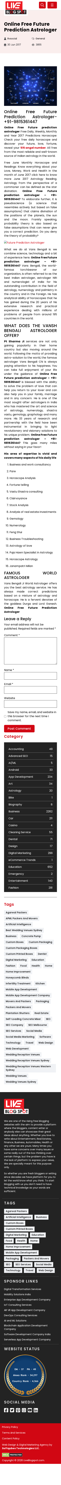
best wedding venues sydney (24, 930)
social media (34, 1031)
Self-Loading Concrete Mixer (23, 1019)
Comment (12, 635)
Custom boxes (15, 942)
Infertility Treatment (18, 983)
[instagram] (24, 1410)
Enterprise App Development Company (27, 1299)
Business (11, 936)
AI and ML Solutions (15, 1320)
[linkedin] (36, 1410)
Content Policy (10, 1438)
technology (13, 1042)
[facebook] (6, 1410)
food (23, 965)
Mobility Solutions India (17, 1294)
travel (29, 1042)
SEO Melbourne (37, 1025)
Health (36, 965)
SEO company (14, 1025)
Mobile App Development (21, 989)
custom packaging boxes (21, 948)
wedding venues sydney (21, 1081)
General (40, 38)
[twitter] (12, 1410)
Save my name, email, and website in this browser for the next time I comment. (32, 716)
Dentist (42, 954)
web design (45, 1042)
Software (45, 1036)
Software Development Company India (27, 1334)
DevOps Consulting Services (20, 1315)
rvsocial (12, 38)
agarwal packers (16, 912)
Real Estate (41, 1013)
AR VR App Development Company (24, 1310)
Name (9, 670)
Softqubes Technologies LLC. (20, 1448)
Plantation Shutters (17, 1013)
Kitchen (40, 983)
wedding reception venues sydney (27, 1060)
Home (48, 965)
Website (9, 698)
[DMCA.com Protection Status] (12, 1455)
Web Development (17, 1048)
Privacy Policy (10, 1427)
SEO (48, 1019)
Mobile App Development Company (28, 995)
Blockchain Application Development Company (26, 1327)
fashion (10, 965)
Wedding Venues (16, 1076)
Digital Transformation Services (22, 1289)
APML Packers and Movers (22, 918)
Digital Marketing (16, 960)
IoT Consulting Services (18, 1305)
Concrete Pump (31, 936)
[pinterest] (18, 1410)
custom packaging (40, 942)
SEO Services (13, 1031)
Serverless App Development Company (27, 1339)
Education (38, 960)
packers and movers (18, 1007)
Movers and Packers (18, 1001)
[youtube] (30, 1410)
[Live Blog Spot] (16, 8)
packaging (42, 1001)
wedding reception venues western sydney (29, 1068)
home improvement (18, 971)
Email (8, 684)
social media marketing (20, 1036)
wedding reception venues (23, 1054)
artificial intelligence (18, 924)
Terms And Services (13, 1432)
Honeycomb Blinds (17, 977)
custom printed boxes (19, 954)
